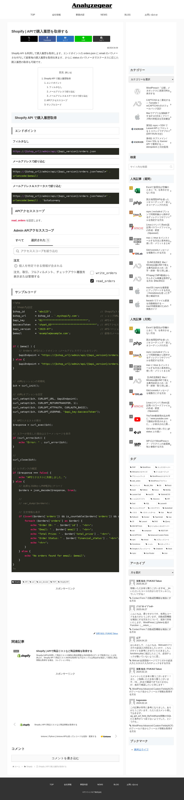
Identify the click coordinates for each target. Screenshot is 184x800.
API (26, 582)
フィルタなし (55, 87)
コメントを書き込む (65, 758)
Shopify (17, 582)
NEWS (100, 784)
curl (33, 582)
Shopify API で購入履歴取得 (57, 78)
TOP (52, 784)
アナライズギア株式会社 (93, 792)
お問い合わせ (132, 784)
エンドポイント (54, 83)
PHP (54, 582)
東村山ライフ (141, 749)
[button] (101, 39)
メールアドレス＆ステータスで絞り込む (68, 96)
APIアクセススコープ (57, 100)
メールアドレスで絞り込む (62, 91)
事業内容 (84, 784)
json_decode (43, 582)
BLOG (116, 784)
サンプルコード (54, 104)
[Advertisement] (65, 609)
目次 (61, 72)
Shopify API (64, 582)
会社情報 (68, 784)
